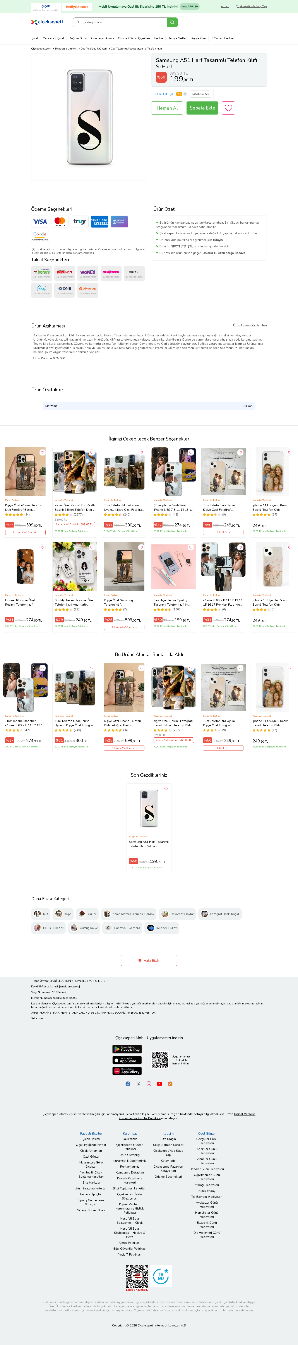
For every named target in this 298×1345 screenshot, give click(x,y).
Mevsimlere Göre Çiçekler (91, 1164)
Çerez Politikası (129, 1243)
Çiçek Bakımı (91, 1139)
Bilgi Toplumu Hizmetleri (129, 1188)
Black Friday (207, 1191)
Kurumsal (130, 1133)
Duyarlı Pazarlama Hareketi (129, 1180)
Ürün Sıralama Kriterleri (91, 1188)
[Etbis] (137, 1278)
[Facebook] (128, 1083)
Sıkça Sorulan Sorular (168, 1145)
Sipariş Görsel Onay (91, 1210)
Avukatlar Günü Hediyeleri (207, 1205)
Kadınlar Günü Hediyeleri (207, 1151)
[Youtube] (159, 1083)
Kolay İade (168, 1161)
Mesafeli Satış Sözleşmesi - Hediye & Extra (129, 1233)
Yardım (225, 6)
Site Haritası (91, 1183)
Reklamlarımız (129, 1167)
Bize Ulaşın (168, 1139)
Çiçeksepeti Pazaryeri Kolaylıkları (168, 1169)
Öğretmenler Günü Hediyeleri (207, 1177)
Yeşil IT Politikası (129, 1254)
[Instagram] (149, 1083)
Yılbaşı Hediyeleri (207, 1185)
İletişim (168, 1133)
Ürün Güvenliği (130, 1155)
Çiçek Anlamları (91, 1151)
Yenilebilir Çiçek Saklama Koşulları (91, 1174)
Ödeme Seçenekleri (168, 1177)
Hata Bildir (151, 960)
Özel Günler (91, 1157)
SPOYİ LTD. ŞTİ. (164, 94)
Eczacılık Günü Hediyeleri (207, 1225)
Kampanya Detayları (130, 1172)
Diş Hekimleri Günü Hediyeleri (207, 1235)
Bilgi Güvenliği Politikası (129, 1249)
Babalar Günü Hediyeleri (207, 1169)
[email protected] (69, 986)
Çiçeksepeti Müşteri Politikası (129, 1147)
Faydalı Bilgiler (91, 1133)
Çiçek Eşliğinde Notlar (91, 1145)
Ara (172, 22)
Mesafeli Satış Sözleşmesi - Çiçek (130, 1220)
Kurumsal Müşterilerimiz (129, 1161)
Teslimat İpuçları (91, 1194)
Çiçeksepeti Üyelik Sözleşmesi (129, 1196)
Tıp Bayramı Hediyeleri (206, 1197)
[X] (138, 1083)
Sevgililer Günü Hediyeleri (207, 1141)
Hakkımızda (129, 1139)
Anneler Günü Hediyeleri (207, 1161)
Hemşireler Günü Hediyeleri (207, 1215)
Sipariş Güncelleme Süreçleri (91, 1202)
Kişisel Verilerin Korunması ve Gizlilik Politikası (130, 1208)
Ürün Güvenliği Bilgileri (250, 325)
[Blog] (170, 1083)
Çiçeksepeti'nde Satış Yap (251, 6)
